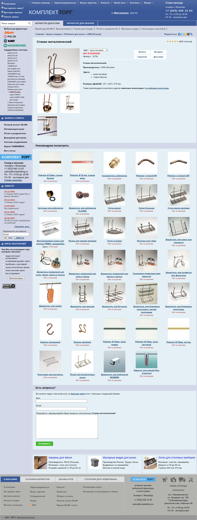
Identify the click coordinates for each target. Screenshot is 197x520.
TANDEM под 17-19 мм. (16, 76)
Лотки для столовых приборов (176, 457)
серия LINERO (15, 95)
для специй (14, 100)
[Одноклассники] (185, 34)
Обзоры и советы (14, 118)
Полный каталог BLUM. (16, 125)
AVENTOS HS (12, 61)
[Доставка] (182, 480)
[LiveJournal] (191, 34)
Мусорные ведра (130, 29)
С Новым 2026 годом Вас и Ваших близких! (17, 195)
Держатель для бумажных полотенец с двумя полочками (146, 309)
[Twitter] (182, 34)
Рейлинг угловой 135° (178, 176)
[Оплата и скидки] (173, 480)
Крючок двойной (82, 342)
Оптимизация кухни (92, 487)
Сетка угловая (114, 241)
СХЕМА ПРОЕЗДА (178, 486)
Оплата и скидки (11, 500)
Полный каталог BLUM (67, 501)
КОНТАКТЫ (178, 490)
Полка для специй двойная (82, 241)
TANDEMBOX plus (14, 74)
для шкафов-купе (13, 68)
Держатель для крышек (82, 306)
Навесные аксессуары (15, 84)
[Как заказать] (164, 480)
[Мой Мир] (188, 34)
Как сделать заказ (12, 492)
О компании (9, 487)
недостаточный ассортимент (12, 257)
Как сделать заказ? (14, 8)
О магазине (9, 4)
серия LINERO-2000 (17, 97)
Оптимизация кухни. (14, 129)
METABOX (11, 63)
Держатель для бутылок (114, 306)
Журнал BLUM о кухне (67, 505)
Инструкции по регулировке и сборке (100, 492)
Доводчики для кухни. (15, 138)
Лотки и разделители (107, 29)
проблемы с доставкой (16, 264)
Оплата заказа (11, 17)
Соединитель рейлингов (114, 176)
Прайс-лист (120, 3)
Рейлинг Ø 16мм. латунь (178, 342)
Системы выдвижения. (16, 142)
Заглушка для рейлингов (50, 208)
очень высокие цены (15, 270)
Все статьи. (10, 151)
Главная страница (41, 3)
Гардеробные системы (16, 50)
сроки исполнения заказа (17, 267)
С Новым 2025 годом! (14, 202)
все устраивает (12, 273)
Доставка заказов (13, 12)
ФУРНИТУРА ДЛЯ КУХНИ (47, 23)
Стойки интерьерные (15, 102)
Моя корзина (121, 13)
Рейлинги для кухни (14, 89)
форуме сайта (78, 394)
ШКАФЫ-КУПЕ (66, 479)
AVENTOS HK (12, 55)
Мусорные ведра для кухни (119, 457)
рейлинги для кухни (158, 88)
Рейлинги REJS (13, 87)
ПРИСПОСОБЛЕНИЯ (15, 110)
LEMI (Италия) (15, 92)
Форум (147, 3)
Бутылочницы (63, 29)
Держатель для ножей (50, 306)
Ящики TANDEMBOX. (14, 146)
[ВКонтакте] (179, 34)
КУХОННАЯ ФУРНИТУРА (38, 479)
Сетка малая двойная (179, 208)
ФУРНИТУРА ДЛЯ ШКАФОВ (80, 23)
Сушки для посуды (83, 29)
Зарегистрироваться (65, 3)
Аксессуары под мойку (153, 29)
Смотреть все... (22, 226)
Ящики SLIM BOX (13, 71)
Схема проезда (174, 3)
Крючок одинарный (50, 342)
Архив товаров (54, 34)
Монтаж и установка (13, 505)
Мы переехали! (11, 208)
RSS (34, 505)
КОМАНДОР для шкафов (16, 82)
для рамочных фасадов (16, 79)
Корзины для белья (60, 457)
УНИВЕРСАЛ (12, 66)
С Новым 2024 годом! (14, 214)
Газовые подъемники (15, 108)
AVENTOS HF (12, 53)
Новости (105, 3)
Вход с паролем (88, 3)
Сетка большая (146, 208)
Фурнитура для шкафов (16, 105)
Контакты (135, 3)
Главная (40, 34)
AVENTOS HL (12, 58)
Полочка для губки (146, 241)
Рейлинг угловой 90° (146, 176)
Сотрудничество (37, 496)
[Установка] (191, 480)
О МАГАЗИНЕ (10, 479)
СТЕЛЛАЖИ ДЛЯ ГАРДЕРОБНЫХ (100, 479)
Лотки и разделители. (15, 133)
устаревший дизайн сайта (17, 261)
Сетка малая (114, 208)
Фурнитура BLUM (44, 29)
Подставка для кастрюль (50, 374)
